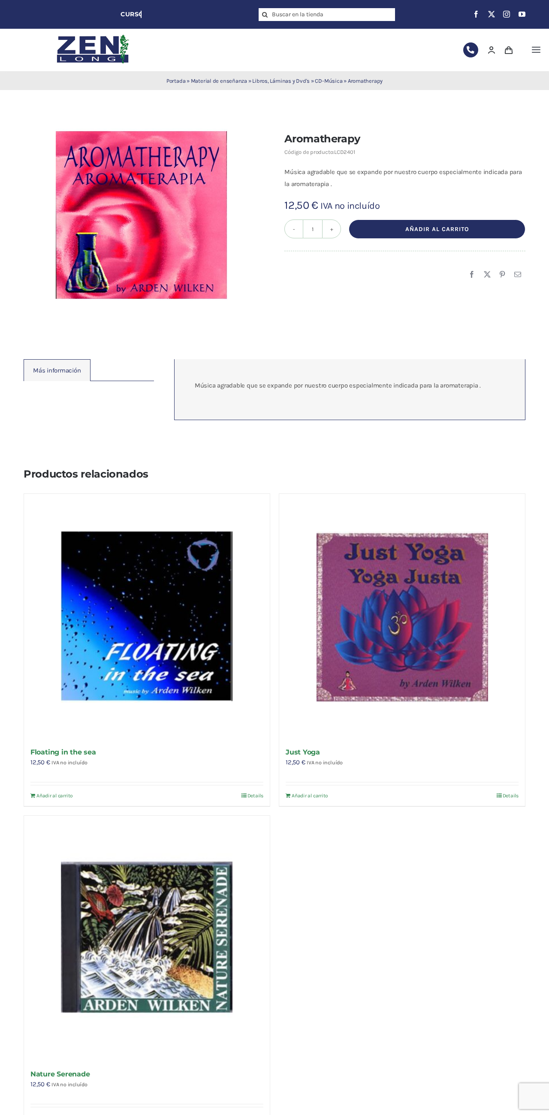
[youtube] (522, 14)
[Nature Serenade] (147, 938)
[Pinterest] (502, 274)
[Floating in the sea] (147, 616)
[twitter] (491, 14)
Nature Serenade (60, 1074)
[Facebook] (472, 274)
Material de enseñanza (219, 81)
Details (255, 796)
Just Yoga (303, 752)
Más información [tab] (57, 370)
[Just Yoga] (402, 616)
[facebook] (476, 14)
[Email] (517, 274)
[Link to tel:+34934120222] (470, 49)
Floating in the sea (63, 752)
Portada (175, 81)
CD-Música (328, 81)
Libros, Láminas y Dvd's (281, 81)
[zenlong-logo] (93, 34)
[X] (487, 274)
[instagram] (506, 14)
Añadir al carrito (437, 229)
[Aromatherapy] (141, 214)
